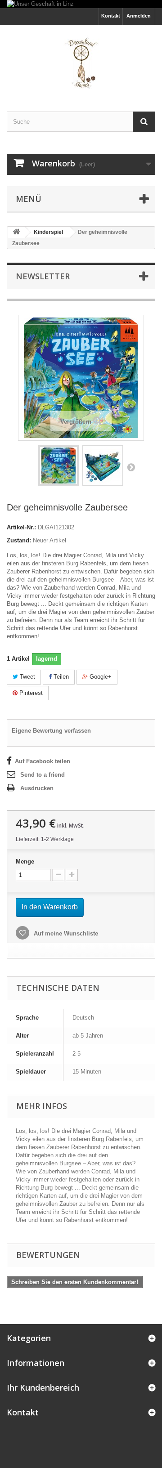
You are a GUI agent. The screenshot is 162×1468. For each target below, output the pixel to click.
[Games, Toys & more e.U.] (81, 60)
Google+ (100, 676)
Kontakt (110, 15)
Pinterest (30, 692)
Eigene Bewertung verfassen (51, 730)
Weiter (130, 466)
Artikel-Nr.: (21, 527)
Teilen (60, 676)
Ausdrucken (37, 788)
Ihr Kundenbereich (43, 1387)
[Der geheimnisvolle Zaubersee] (58, 465)
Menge (25, 861)
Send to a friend (42, 774)
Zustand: (19, 540)
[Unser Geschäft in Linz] (81, 4)
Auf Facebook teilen (42, 761)
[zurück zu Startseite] (16, 232)
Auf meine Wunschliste (65, 933)
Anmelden (138, 15)
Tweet (26, 676)
